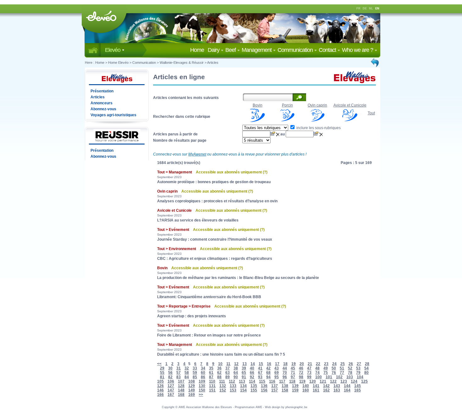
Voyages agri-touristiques (113, 115)
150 (202, 390)
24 (334, 364)
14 (252, 364)
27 (359, 364)
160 (305, 390)
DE (365, 8)
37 (227, 368)
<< (159, 364)
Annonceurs (102, 103)
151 (212, 390)
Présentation (102, 91)
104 (360, 377)
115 (262, 381)
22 (318, 364)
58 (186, 372)
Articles (212, 62)
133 (233, 386)
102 (339, 377)
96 (285, 377)
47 (309, 368)
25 (342, 364)
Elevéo (113, 50)
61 (211, 372)
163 (336, 390)
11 (228, 364)
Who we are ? (358, 50)
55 (162, 372)
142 (326, 386)
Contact (328, 50)
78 (350, 372)
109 (202, 381)
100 (318, 377)
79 (358, 372)
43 (276, 368)
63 (227, 372)
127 (171, 386)
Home (198, 50)
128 (181, 386)
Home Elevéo (118, 62)
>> (201, 394)
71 (293, 372)
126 (160, 386)
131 (212, 386)
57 (178, 372)
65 (244, 372)
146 (160, 390)
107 (181, 381)
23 (326, 364)
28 (367, 364)
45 (293, 368)
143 (336, 386)
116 (272, 381)
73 (309, 372)
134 (243, 386)
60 (203, 372)
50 (334, 368)
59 (195, 372)
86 (203, 377)
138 (285, 386)
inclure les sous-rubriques (318, 128)
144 (347, 386)
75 (325, 372)
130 (202, 386)
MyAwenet (197, 154)
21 (310, 364)
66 (252, 372)
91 (244, 377)
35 (211, 368)
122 (333, 381)
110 (212, 381)
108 (191, 381)
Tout (371, 113)
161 (316, 390)
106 (171, 381)
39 (244, 368)
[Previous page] (375, 62)
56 (170, 372)
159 (295, 390)
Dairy (214, 50)
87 (211, 377)
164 (347, 390)
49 (325, 368)
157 (274, 390)
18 (285, 364)
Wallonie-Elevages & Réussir (182, 62)
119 (302, 381)
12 (236, 364)
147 (171, 390)
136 (264, 386)
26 (351, 364)
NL (371, 8)
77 (342, 372)
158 (285, 390)
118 (292, 381)
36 (219, 368)
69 (276, 372)
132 (222, 386)
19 (293, 364)
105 (160, 381)
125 (364, 381)
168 (181, 394)
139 (295, 386)
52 (350, 368)
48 (317, 368)
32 (186, 368)
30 (170, 368)
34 (203, 368)
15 (261, 364)
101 (329, 377)
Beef (231, 50)
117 (282, 381)
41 (260, 368)
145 (357, 386)
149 (191, 390)
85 (195, 377)
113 (242, 381)
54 (366, 368)
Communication (296, 50)
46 (301, 368)
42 (268, 368)
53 (358, 368)
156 (264, 390)
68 (268, 372)
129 (191, 386)
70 (285, 372)
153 (233, 390)
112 (232, 381)
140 (305, 386)
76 (334, 372)
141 (316, 386)
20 (302, 364)
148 (181, 390)
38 (236, 368)
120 (312, 381)
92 (252, 377)
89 (227, 377)
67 (260, 372)
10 (220, 364)
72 (301, 372)
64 (236, 372)
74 (317, 372)
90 (236, 377)
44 (285, 368)
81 (162, 377)
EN (377, 8)
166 (160, 394)
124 (354, 381)
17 (277, 364)
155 (253, 390)
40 (252, 368)
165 (357, 390)
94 (268, 377)
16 (269, 364)
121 (323, 381)
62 (219, 372)
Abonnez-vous (103, 109)
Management (257, 50)
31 (178, 368)
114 (252, 381)
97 (293, 377)
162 (326, 390)
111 (222, 381)
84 (186, 377)
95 (276, 377)
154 (243, 390)
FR (358, 8)
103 (349, 377)
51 (342, 368)
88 (219, 377)
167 (171, 394)
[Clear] (278, 134)
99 (309, 377)
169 (191, 394)
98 (301, 377)
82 (170, 377)
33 (195, 368)
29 (162, 368)
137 (274, 386)
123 (343, 381)
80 (366, 372)
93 (260, 377)
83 (178, 377)
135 (253, 386)
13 (244, 364)
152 (222, 390)
